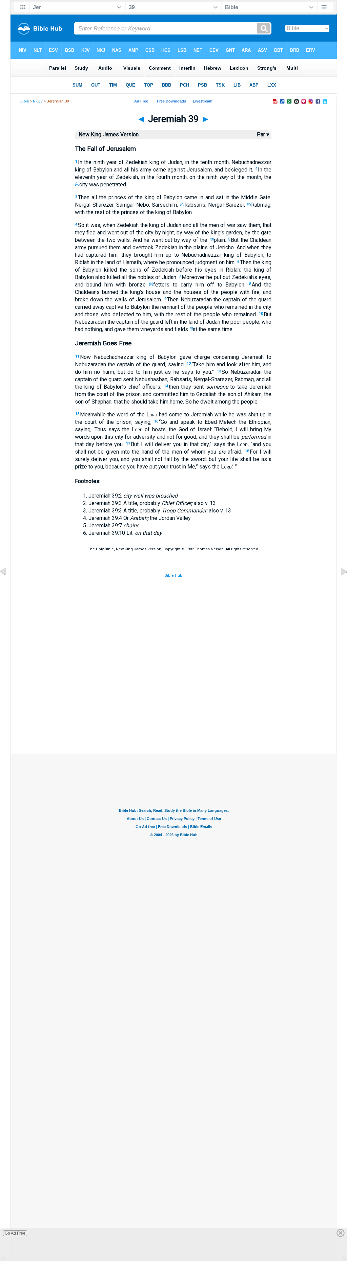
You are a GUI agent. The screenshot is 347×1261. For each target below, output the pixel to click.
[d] (212, 239)
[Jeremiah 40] (338, 586)
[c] (249, 204)
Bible (24, 101)
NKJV (38, 101)
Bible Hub (173, 575)
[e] (151, 284)
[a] (77, 184)
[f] (191, 328)
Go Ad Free (15, 1233)
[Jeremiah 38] (8, 586)
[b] (182, 204)
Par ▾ (263, 134)
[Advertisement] (173, 720)
